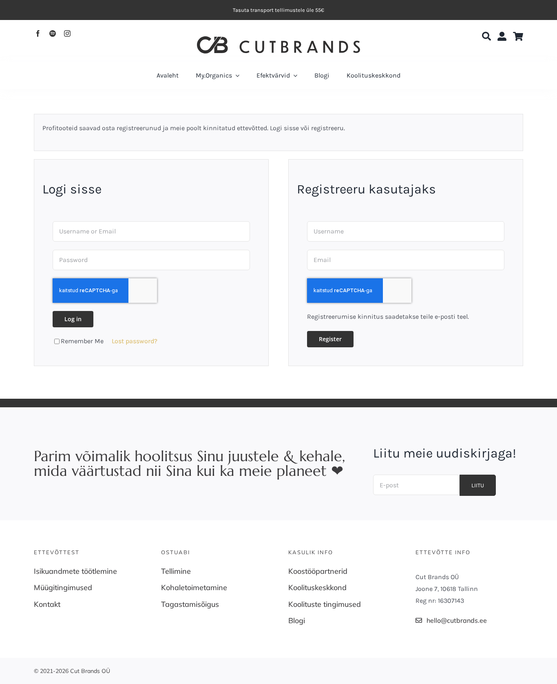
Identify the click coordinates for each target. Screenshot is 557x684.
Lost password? (134, 341)
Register (330, 339)
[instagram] (67, 33)
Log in (73, 319)
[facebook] (38, 33)
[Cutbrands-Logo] (278, 39)
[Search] (486, 37)
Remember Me (82, 341)
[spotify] (52, 33)
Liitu (477, 485)
